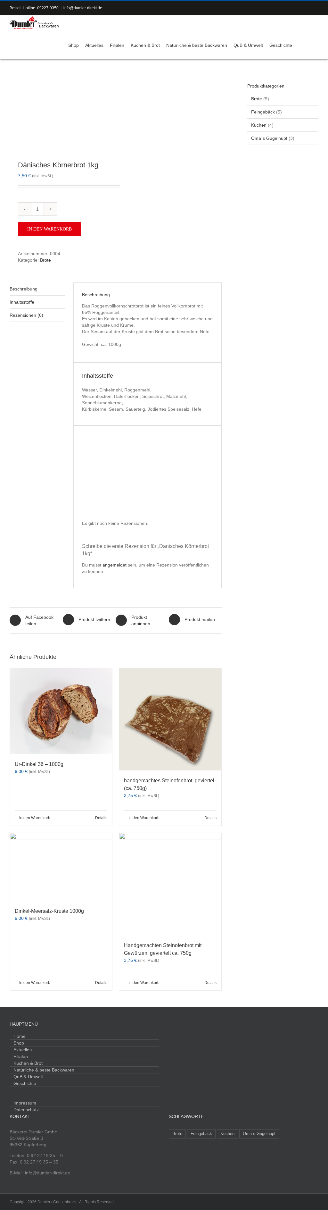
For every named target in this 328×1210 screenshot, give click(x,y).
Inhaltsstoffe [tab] (22, 302)
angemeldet (114, 564)
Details (101, 818)
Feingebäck (263, 111)
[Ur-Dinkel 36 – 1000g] (61, 711)
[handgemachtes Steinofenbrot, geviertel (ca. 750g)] (170, 719)
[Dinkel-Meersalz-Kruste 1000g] (61, 867)
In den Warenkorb (49, 229)
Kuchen (258, 125)
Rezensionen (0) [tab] (26, 315)
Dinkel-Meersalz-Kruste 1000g (49, 911)
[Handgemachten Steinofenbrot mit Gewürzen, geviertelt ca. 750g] (170, 884)
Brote (45, 260)
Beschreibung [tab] (23, 288)
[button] (310, 44)
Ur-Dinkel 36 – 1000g (39, 764)
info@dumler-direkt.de (82, 8)
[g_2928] (60, 111)
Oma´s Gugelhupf (269, 138)
